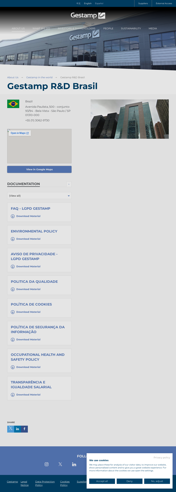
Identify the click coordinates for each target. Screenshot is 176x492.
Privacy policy (162, 458)
